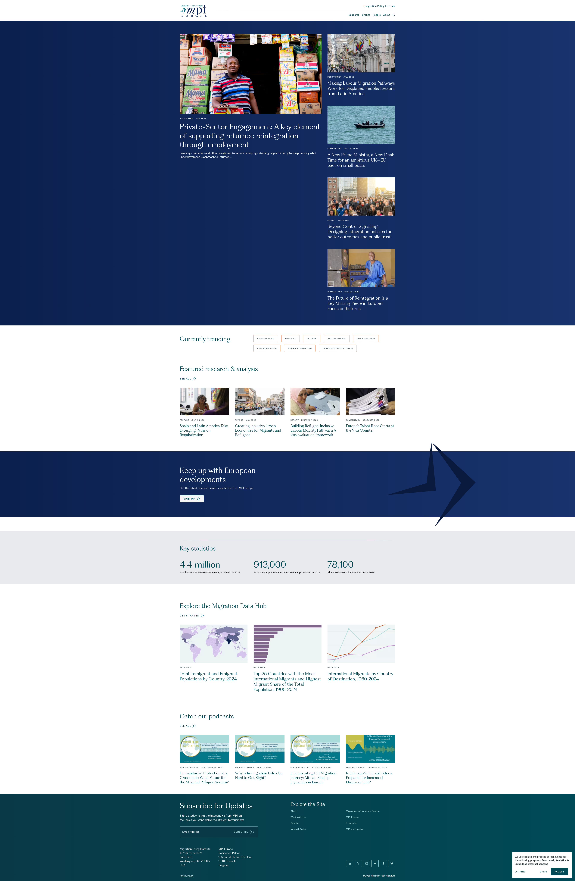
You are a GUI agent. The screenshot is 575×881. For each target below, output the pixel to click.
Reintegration (265, 339)
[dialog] (542, 864)
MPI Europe (352, 817)
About (293, 811)
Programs (351, 823)
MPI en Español (354, 829)
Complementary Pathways (338, 348)
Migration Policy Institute (380, 6)
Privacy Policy (186, 876)
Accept (559, 872)
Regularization (366, 339)
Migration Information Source (363, 811)
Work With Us (298, 817)
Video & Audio (298, 829)
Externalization (267, 348)
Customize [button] (520, 872)
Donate (294, 823)
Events (366, 14)
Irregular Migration (300, 348)
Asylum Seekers (337, 339)
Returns (312, 339)
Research (354, 14)
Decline (543, 872)
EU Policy (290, 339)
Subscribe (241, 831)
